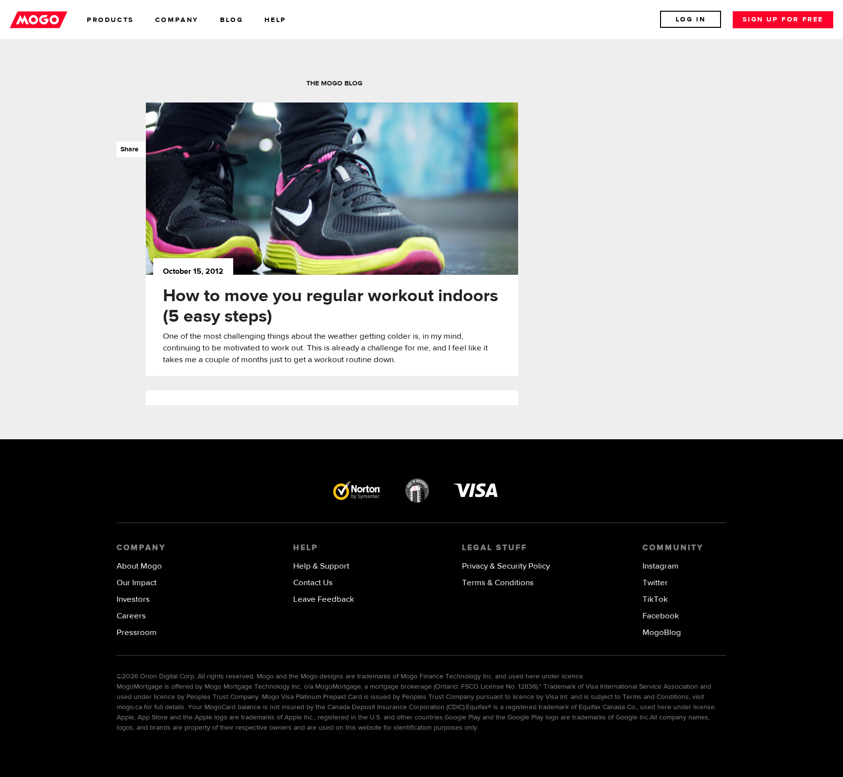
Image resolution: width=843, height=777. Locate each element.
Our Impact (137, 583)
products (110, 20)
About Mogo (139, 566)
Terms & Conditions (498, 583)
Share (128, 149)
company (177, 20)
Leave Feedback (323, 599)
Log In (691, 19)
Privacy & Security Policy (506, 566)
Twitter (655, 583)
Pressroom (137, 633)
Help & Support (321, 566)
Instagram (660, 566)
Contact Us (313, 583)
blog (231, 20)
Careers (131, 616)
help (275, 20)
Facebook (660, 616)
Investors (133, 599)
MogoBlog (661, 633)
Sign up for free (783, 19)
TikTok (655, 599)
